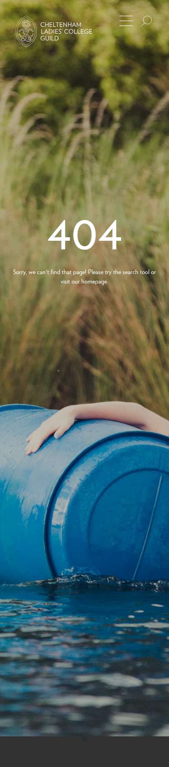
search (130, 271)
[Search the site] (146, 21)
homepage (94, 280)
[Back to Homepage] (54, 31)
